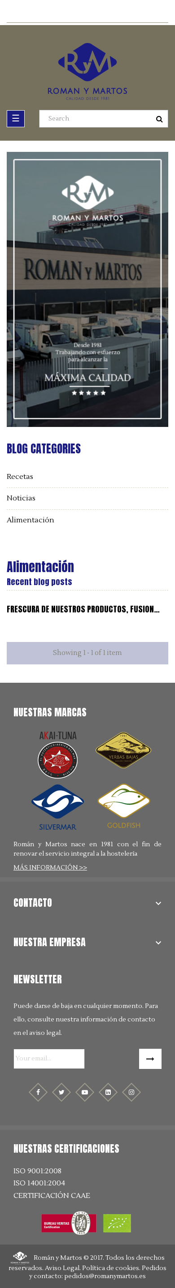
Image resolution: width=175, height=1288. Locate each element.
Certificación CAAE (51, 1196)
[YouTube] (85, 1092)
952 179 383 (92, 13)
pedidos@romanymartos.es (105, 1276)
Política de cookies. (111, 1268)
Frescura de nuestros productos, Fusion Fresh (80, 609)
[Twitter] (61, 1092)
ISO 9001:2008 (37, 1171)
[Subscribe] (150, 1059)
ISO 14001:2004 (39, 1184)
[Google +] (108, 1092)
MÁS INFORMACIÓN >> (50, 868)
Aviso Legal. (63, 1268)
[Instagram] (131, 1092)
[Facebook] (38, 1092)
